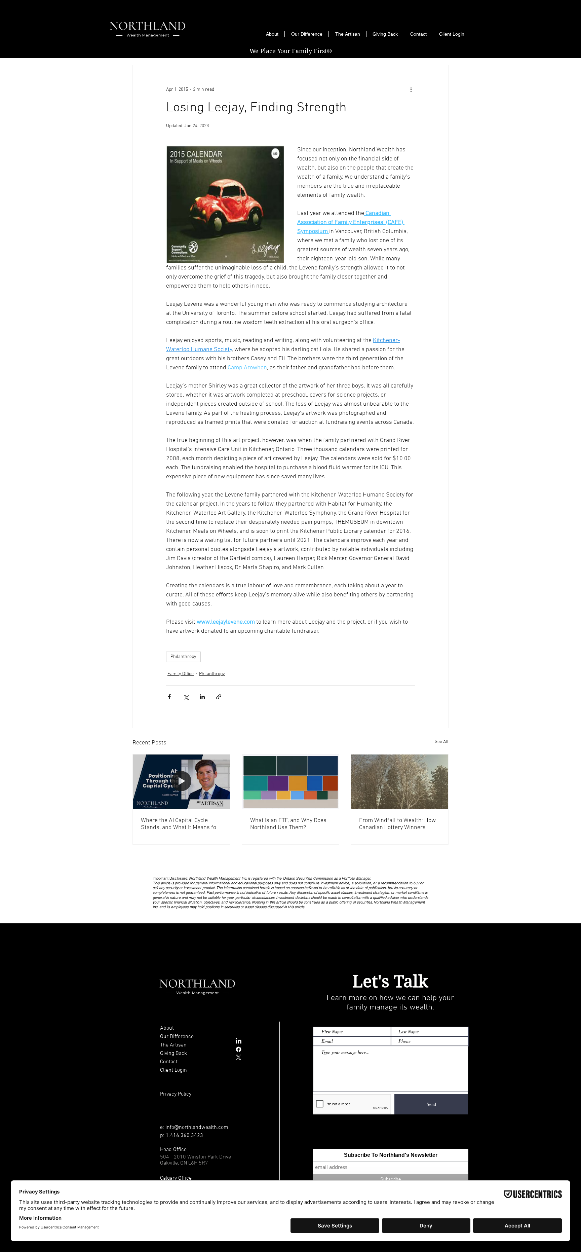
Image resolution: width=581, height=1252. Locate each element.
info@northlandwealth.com (196, 1127)
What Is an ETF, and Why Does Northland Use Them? (288, 824)
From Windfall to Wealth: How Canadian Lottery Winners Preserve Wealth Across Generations (397, 824)
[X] (238, 1057)
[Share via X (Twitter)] (186, 697)
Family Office (180, 674)
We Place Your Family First (290, 50)
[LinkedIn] (238, 1041)
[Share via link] (219, 697)
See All (442, 742)
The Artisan (173, 1045)
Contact (169, 1062)
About (167, 1028)
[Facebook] (238, 1049)
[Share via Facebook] (169, 697)
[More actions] (411, 89)
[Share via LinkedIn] (202, 697)
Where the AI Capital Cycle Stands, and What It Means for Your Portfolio (180, 824)
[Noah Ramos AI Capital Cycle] (181, 781)
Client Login (173, 1070)
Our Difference (177, 1036)
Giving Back (173, 1053)
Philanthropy (183, 657)
